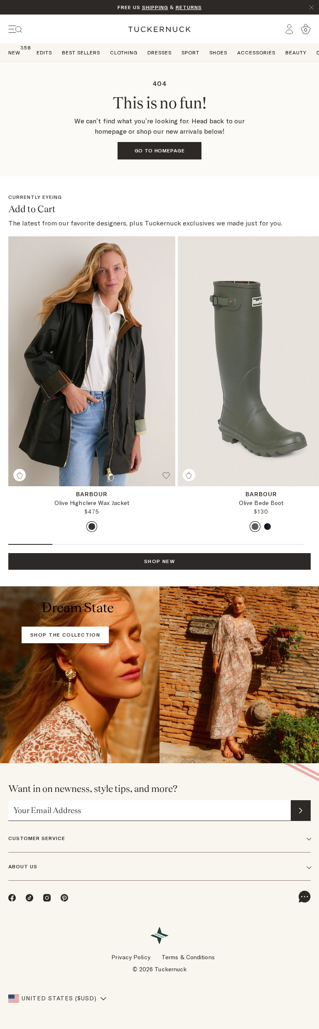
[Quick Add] (19, 475)
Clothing (123, 52)
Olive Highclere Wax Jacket (92, 503)
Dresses (159, 52)
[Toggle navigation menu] (15, 29)
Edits (44, 52)
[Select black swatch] (267, 526)
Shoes (218, 52)
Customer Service (36, 838)
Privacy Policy (130, 957)
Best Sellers (81, 52)
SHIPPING (155, 7)
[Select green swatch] (91, 526)
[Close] (311, 7)
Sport (190, 52)
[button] (168, 478)
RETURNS (189, 7)
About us (22, 866)
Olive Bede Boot (261, 503)
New (14, 52)
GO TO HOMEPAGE (160, 150)
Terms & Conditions (188, 957)
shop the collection (65, 635)
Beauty (296, 52)
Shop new (159, 561)
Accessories (256, 52)
